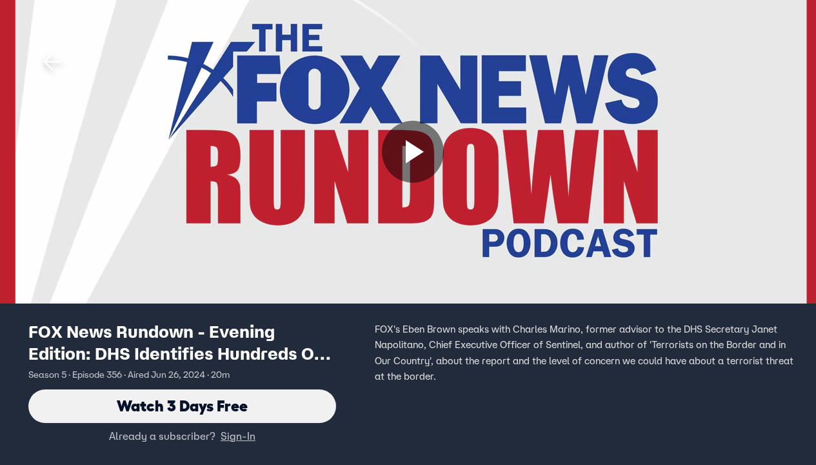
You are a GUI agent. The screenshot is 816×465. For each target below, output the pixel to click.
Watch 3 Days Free (182, 406)
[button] (53, 62)
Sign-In (238, 435)
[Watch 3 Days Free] (413, 152)
